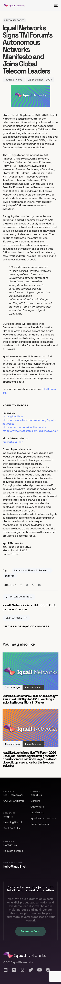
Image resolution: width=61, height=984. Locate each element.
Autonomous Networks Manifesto (32, 570)
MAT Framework (13, 795)
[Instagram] (22, 970)
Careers (35, 800)
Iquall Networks (13, 79)
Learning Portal (12, 822)
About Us (36, 795)
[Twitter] (31, 970)
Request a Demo (13, 850)
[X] (27, 585)
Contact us (10, 845)
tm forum (10, 575)
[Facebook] (21, 585)
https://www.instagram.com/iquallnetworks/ (30, 430)
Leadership (37, 812)
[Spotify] (48, 970)
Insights (8, 816)
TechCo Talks (11, 828)
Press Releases (14, 20)
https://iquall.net (13, 416)
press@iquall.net (13, 442)
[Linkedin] (39, 585)
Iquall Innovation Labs (43, 818)
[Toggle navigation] (48, 5)
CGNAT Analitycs (13, 800)
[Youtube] (39, 970)
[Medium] (14, 970)
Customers (37, 806)
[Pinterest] (33, 585)
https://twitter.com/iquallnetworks (24, 427)
